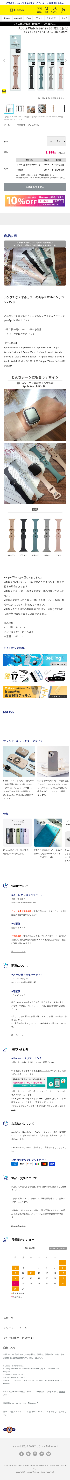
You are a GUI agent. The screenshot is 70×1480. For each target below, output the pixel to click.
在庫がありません (35, 187)
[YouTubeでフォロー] (48, 1453)
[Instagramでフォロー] (35, 1453)
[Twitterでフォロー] (28, 1453)
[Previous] (4, 60)
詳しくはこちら (18, 951)
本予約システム (42, 1070)
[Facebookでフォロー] (21, 1453)
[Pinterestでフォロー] (41, 1453)
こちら (36, 1062)
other (8, 124)
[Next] (66, 60)
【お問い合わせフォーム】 (38, 1091)
